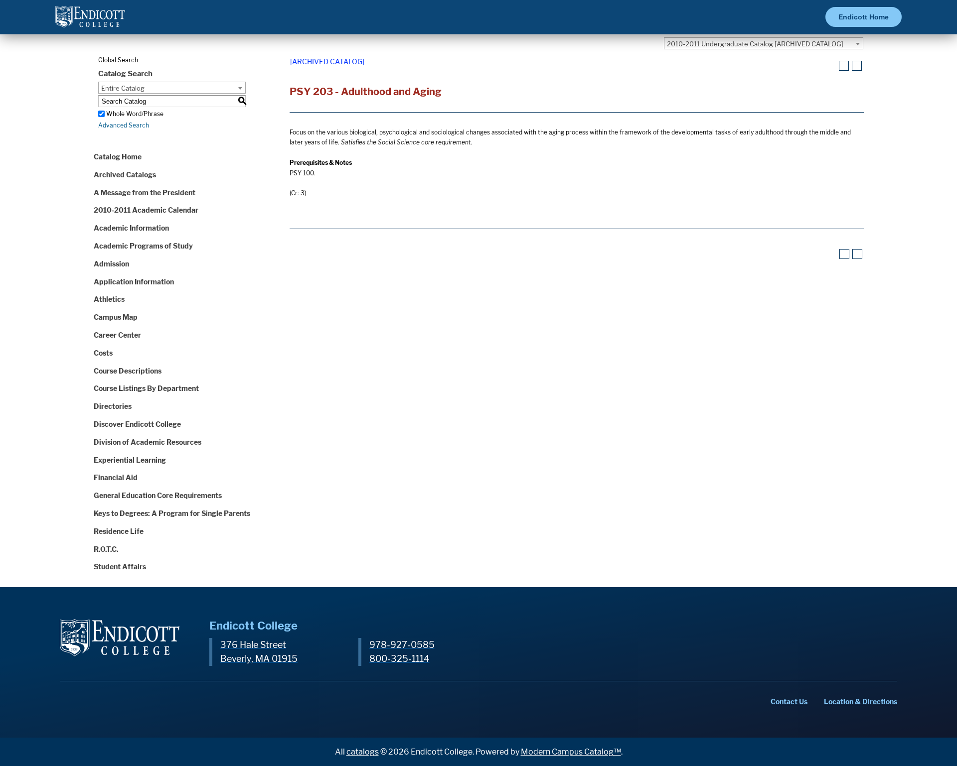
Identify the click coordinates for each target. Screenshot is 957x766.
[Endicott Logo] (90, 21)
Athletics (109, 299)
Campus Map (116, 317)
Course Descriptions (127, 371)
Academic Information (131, 228)
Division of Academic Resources (147, 442)
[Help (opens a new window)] (857, 66)
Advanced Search (123, 125)
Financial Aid (116, 477)
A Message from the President (144, 192)
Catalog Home (118, 156)
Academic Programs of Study (143, 246)
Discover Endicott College (137, 424)
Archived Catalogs (125, 174)
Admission (111, 263)
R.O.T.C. (106, 549)
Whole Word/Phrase (134, 114)
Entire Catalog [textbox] (123, 88)
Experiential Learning (130, 460)
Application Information (134, 281)
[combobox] (763, 43)
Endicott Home (863, 17)
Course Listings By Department (146, 388)
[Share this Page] (831, 66)
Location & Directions (860, 701)
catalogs (362, 752)
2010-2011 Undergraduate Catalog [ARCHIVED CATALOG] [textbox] (755, 44)
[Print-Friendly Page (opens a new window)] (844, 66)
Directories (113, 406)
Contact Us (789, 701)
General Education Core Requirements (158, 495)
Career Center (117, 335)
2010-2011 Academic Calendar (146, 210)
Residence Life (119, 531)
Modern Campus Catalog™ (571, 752)
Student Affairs (120, 566)
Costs (103, 353)
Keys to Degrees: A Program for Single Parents (172, 513)
